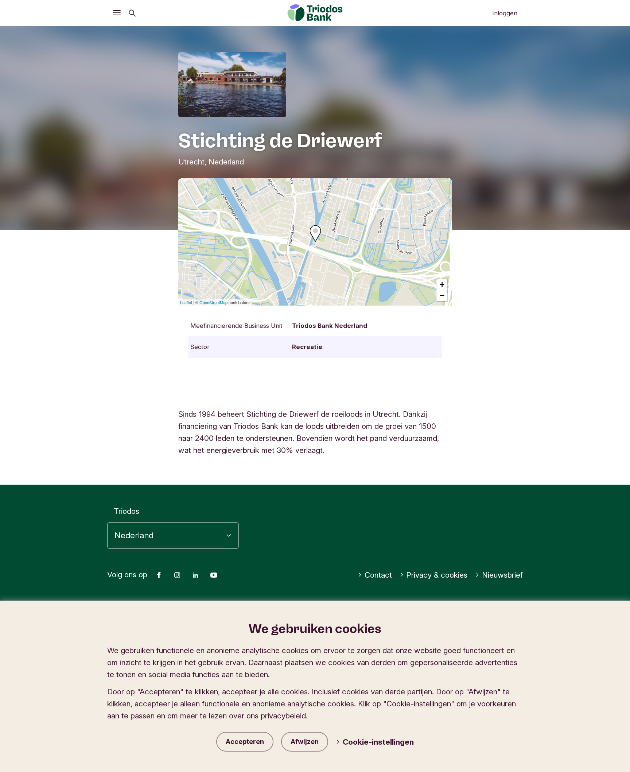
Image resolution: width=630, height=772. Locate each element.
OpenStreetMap (213, 302)
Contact (378, 574)
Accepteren (245, 741)
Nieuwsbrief (502, 574)
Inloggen (504, 13)
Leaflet (186, 302)
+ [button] (442, 284)
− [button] (442, 295)
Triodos (126, 511)
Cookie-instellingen (378, 741)
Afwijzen (305, 741)
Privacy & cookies (436, 574)
